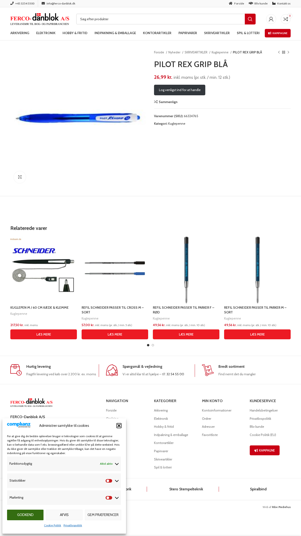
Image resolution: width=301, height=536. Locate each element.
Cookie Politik (52, 525)
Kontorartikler (164, 443)
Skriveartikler (163, 459)
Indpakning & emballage (171, 435)
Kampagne (280, 33)
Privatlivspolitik (72, 525)
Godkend (25, 515)
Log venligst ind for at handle (180, 90)
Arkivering (161, 410)
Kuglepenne (220, 52)
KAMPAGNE (267, 450)
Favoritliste (210, 435)
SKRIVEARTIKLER (196, 52)
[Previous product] (279, 52)
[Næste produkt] (288, 52)
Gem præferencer (103, 515)
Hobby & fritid (164, 426)
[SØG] (250, 19)
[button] (119, 425)
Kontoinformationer (216, 410)
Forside (159, 52)
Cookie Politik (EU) (263, 435)
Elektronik (161, 418)
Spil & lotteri (163, 467)
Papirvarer (161, 451)
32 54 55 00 (175, 374)
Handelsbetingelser (264, 410)
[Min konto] (271, 19)
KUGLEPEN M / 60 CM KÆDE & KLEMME (39, 307)
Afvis (64, 515)
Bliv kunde (257, 426)
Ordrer (206, 418)
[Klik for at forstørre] (20, 177)
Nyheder (174, 52)
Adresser (208, 426)
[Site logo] (39, 18)
